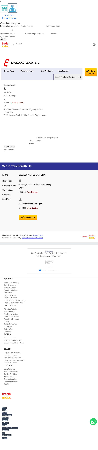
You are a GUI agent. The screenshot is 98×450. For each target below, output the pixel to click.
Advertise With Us (10, 309)
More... (4, 438)
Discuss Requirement (37, 115)
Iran (3, 433)
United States (7, 415)
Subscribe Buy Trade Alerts (14, 360)
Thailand (5, 418)
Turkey (4, 425)
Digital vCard (9, 329)
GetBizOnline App (10, 324)
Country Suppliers (10, 379)
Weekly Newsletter (11, 314)
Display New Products (12, 353)
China (4, 410)
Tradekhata (8, 332)
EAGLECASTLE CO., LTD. (25, 62)
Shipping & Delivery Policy (13, 303)
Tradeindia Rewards (11, 319)
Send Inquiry (91, 72)
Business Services (11, 371)
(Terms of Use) (38, 235)
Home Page (9, 71)
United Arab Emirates (10, 428)
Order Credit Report (11, 316)
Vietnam (5, 420)
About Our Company (11, 283)
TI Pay (6, 321)
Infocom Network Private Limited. (32, 238)
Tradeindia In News (11, 290)
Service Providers (10, 374)
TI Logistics (8, 327)
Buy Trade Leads (10, 363)
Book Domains (9, 311)
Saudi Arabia (6, 435)
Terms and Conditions (51, 270)
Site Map (6, 199)
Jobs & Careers (10, 285)
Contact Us (63, 71)
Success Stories (10, 288)
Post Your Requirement (12, 340)
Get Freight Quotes (11, 355)
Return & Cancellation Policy (14, 300)
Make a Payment (10, 298)
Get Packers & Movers (12, 358)
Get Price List (21, 115)
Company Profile (27, 71)
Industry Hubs (9, 376)
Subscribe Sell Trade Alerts (14, 343)
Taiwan (4, 413)
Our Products (46, 71)
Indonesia (5, 430)
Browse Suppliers (10, 338)
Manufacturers (9, 369)
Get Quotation (9, 115)
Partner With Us (10, 295)
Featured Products (11, 382)
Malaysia (5, 423)
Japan (4, 408)
